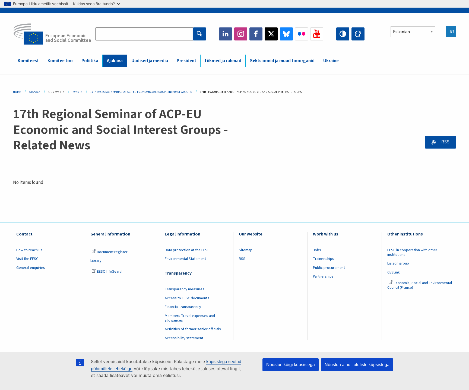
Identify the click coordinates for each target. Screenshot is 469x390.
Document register (112, 252)
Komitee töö (60, 61)
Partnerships (323, 276)
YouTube (316, 33)
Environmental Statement (185, 259)
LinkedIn (225, 33)
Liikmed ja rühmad (223, 61)
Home (17, 92)
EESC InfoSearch (110, 271)
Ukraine (331, 61)
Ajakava (115, 61)
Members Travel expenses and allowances (190, 318)
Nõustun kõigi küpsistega (290, 364)
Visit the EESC (27, 259)
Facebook (255, 33)
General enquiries (30, 268)
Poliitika (89, 61)
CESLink (393, 272)
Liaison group (398, 263)
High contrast (342, 33)
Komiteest (28, 61)
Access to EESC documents (187, 298)
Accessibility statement (184, 338)
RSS (445, 142)
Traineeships (323, 259)
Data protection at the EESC (187, 250)
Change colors (358, 33)
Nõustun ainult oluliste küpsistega (357, 364)
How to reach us (29, 250)
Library (96, 260)
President (186, 61)
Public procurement (329, 268)
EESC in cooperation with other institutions (412, 252)
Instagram (240, 33)
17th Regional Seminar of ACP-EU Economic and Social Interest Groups (141, 92)
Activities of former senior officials (193, 329)
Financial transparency (183, 307)
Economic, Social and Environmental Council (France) (419, 285)
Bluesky (286, 33)
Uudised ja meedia (149, 61)
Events (77, 92)
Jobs (317, 250)
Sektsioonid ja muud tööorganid (282, 61)
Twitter (271, 33)
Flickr (301, 33)
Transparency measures (184, 289)
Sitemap (245, 250)
